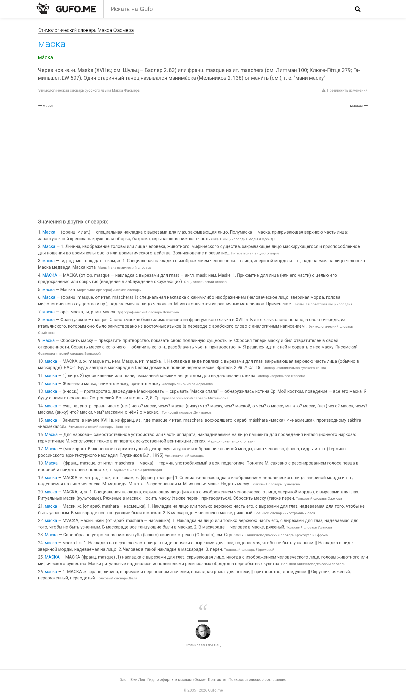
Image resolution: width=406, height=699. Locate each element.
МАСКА (50, 275)
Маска (49, 232)
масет (48, 105)
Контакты (217, 679)
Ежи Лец (137, 679)
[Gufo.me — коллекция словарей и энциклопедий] (66, 8)
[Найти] (358, 9)
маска (49, 260)
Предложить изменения (347, 90)
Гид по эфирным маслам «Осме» (176, 679)
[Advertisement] (203, 159)
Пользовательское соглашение (257, 679)
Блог (124, 679)
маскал (356, 105)
